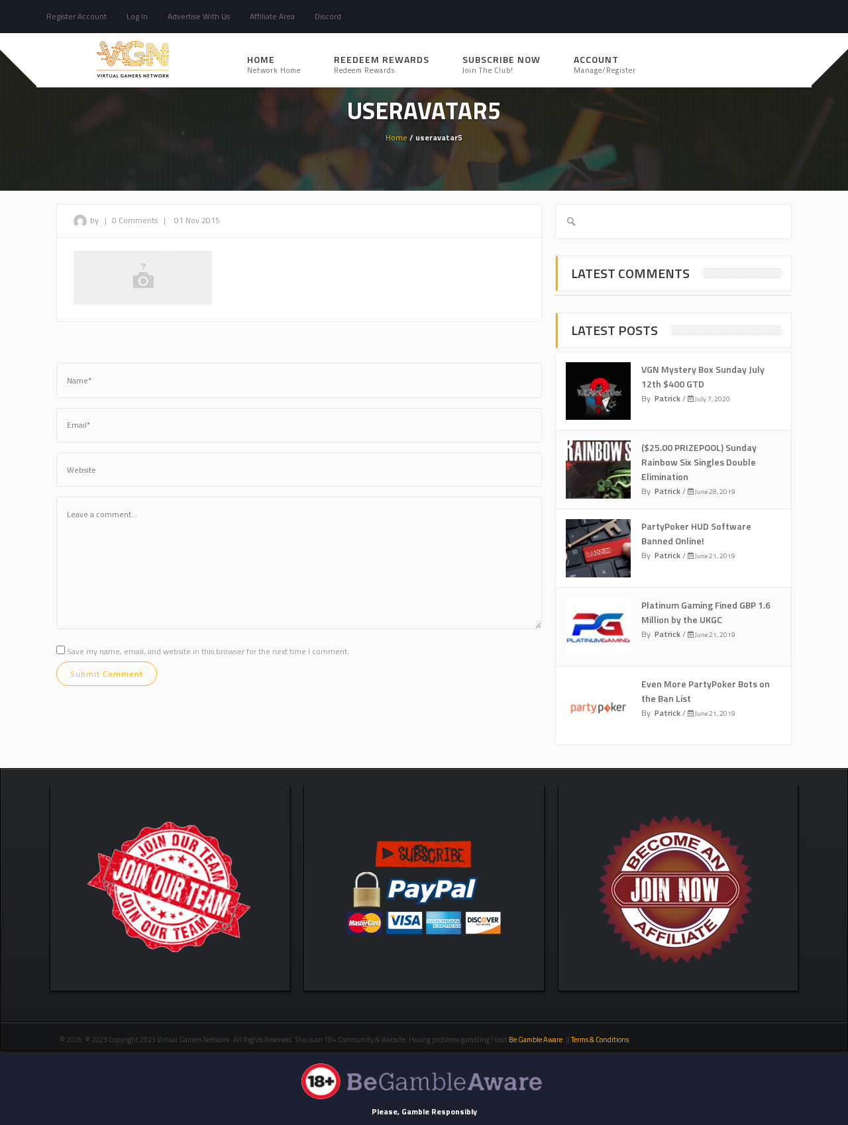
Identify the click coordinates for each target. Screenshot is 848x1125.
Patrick (667, 398)
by (95, 220)
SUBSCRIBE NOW (501, 63)
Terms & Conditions (600, 1039)
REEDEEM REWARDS (381, 63)
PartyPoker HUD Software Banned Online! (696, 533)
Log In (137, 16)
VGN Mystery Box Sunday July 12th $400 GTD (703, 376)
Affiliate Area (272, 16)
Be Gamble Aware (535, 1039)
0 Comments (135, 220)
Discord (328, 16)
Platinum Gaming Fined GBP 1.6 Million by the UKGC (705, 612)
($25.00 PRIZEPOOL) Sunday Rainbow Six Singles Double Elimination (699, 461)
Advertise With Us (199, 16)
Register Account (76, 16)
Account (605, 63)
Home (274, 63)
